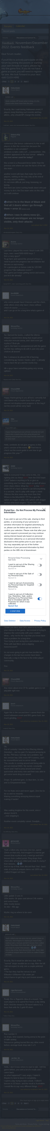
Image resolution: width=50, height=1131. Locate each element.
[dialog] (25, 565)
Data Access (25, 621)
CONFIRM (15, 611)
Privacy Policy (40, 621)
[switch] (40, 565)
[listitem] (25, 559)
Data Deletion (10, 621)
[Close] (44, 510)
